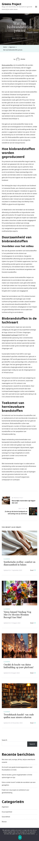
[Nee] (37, 836)
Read (32, 570)
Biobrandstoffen (7, 65)
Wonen (4, 822)
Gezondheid (6, 817)
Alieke (23, 59)
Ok (20, 837)
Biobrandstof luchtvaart (10, 335)
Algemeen (19, 20)
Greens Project (11, 4)
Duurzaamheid (7, 812)
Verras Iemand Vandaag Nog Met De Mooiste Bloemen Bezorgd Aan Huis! (17, 615)
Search (4, 740)
